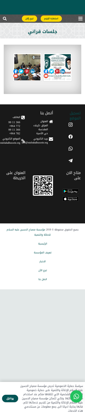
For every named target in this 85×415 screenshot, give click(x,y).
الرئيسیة (42, 243)
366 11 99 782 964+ (14, 131)
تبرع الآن (42, 270)
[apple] (70, 199)
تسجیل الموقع (75, 116)
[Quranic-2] (27, 67)
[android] (70, 191)
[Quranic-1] (58, 67)
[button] (5, 19)
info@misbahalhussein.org (35, 142)
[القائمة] (80, 19)
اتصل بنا (42, 279)
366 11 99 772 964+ (14, 124)
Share (51, 71)
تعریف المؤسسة (42, 252)
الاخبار (42, 261)
